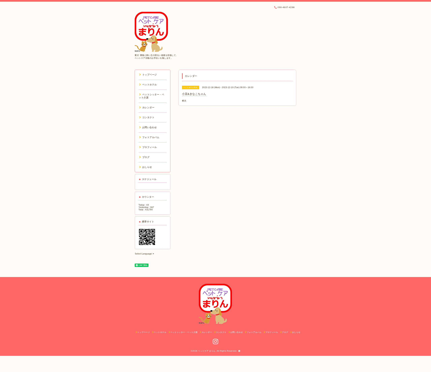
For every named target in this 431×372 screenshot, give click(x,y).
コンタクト (148, 117)
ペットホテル (149, 84)
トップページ (149, 74)
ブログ (146, 157)
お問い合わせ (149, 127)
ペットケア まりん (207, 351)
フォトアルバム (150, 137)
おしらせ (147, 167)
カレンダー (148, 107)
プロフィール (149, 147)
